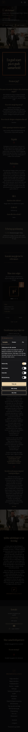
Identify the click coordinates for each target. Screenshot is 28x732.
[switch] (24, 368)
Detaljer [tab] (14, 342)
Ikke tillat (14, 392)
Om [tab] (23, 342)
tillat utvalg (14, 388)
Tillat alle (14, 384)
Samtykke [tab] (5, 342)
